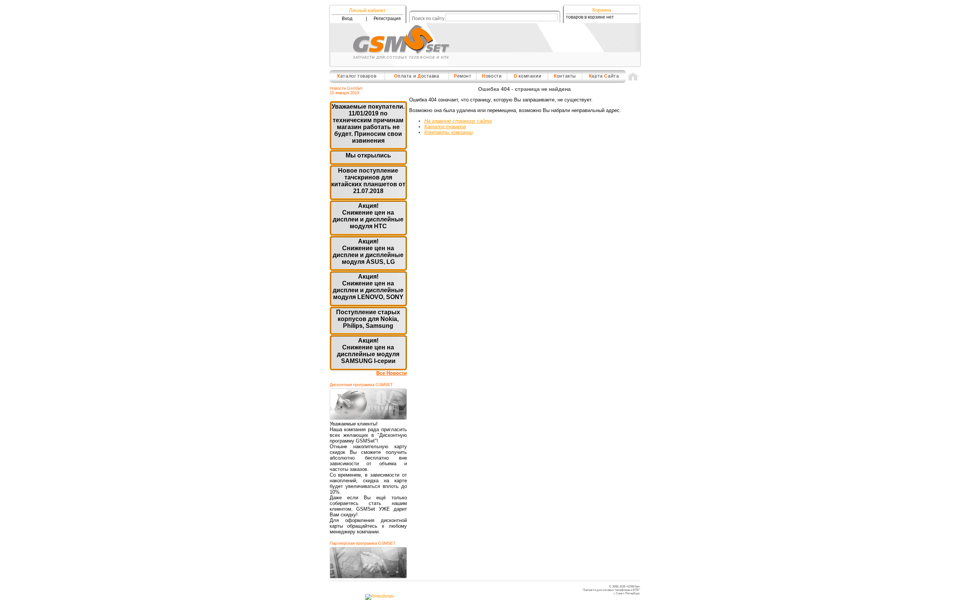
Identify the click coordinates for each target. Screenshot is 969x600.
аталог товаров (356, 76)
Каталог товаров (445, 126)
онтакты (565, 76)
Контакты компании (448, 132)
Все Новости (391, 373)
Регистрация (387, 18)
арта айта (604, 76)
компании (527, 76)
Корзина (601, 10)
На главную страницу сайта (458, 121)
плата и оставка (416, 76)
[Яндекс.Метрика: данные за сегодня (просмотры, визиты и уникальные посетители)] (379, 597)
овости (492, 76)
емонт (463, 76)
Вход (347, 18)
